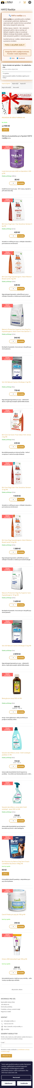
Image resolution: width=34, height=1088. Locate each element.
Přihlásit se (6, 1043)
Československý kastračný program (16, 1053)
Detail (5, 134)
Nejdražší (23, 90)
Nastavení (16, 1077)
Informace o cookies (9, 1055)
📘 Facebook (20, 64)
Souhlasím (24, 1083)
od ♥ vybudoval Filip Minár (23, 1055)
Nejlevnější (15, 90)
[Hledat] (20, 2)
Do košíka (20, 187)
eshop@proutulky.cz (9, 1009)
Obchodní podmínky (6, 995)
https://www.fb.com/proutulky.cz (13, 1015)
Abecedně (16, 93)
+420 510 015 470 (8, 1012)
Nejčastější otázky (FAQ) (8, 990)
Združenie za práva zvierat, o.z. (21, 1051)
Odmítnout (8, 1083)
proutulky (6, 1017)
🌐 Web (11, 64)
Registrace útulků (6, 1000)
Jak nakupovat (5, 992)
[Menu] (30, 2)
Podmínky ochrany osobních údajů (10, 997)
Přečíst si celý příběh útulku (14, 49)
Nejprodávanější (6, 93)
